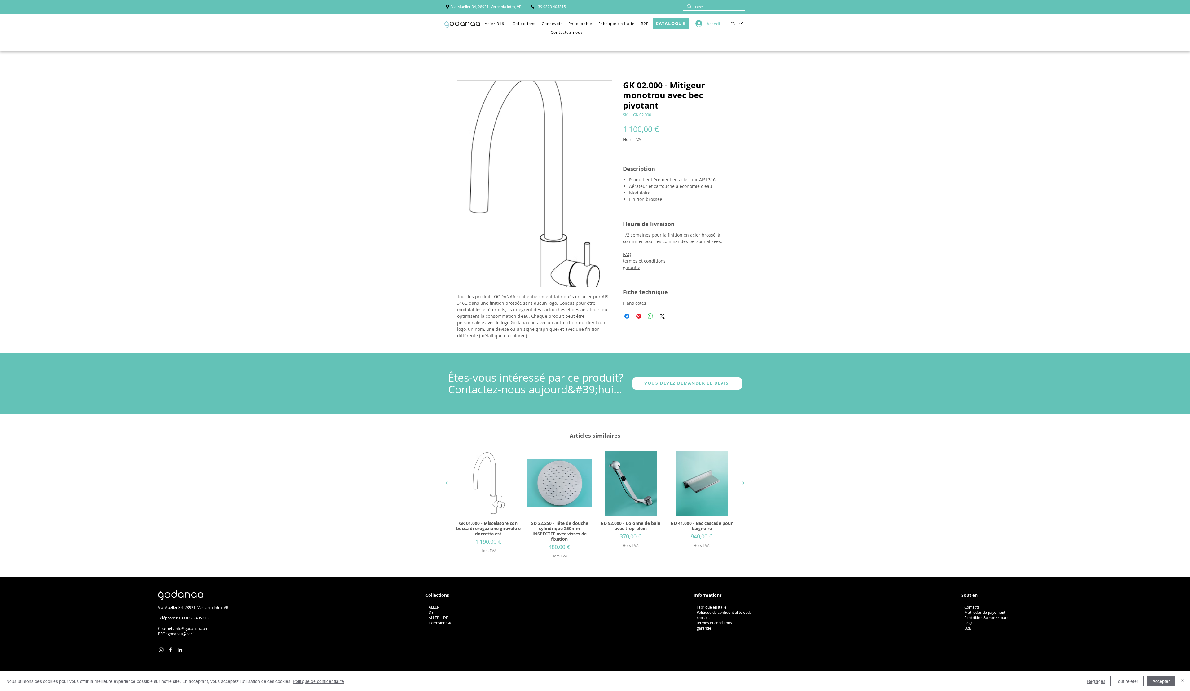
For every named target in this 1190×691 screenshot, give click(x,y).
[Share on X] (662, 316)
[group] (595, 504)
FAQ (627, 254)
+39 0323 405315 (193, 617)
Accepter (1161, 681)
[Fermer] (1182, 681)
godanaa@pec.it (182, 633)
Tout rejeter (1127, 681)
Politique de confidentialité (318, 681)
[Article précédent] (447, 483)
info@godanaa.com (191, 628)
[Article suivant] (743, 483)
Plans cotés (634, 303)
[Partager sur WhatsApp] (650, 316)
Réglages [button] (1096, 681)
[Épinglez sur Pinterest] (638, 316)
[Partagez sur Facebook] (627, 316)
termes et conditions (644, 261)
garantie (631, 267)
